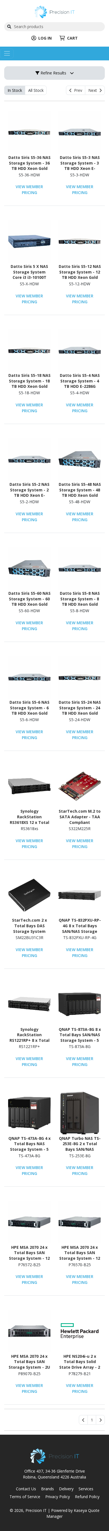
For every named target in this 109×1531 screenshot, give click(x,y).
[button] (91, 1420)
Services (86, 1488)
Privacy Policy (57, 1496)
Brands (47, 1488)
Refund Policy (87, 1496)
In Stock (15, 90)
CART (72, 38)
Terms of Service (25, 1496)
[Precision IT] (54, 11)
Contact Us (26, 1488)
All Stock (36, 90)
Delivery (66, 1488)
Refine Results (52, 73)
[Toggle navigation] (7, 53)
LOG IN (45, 38)
